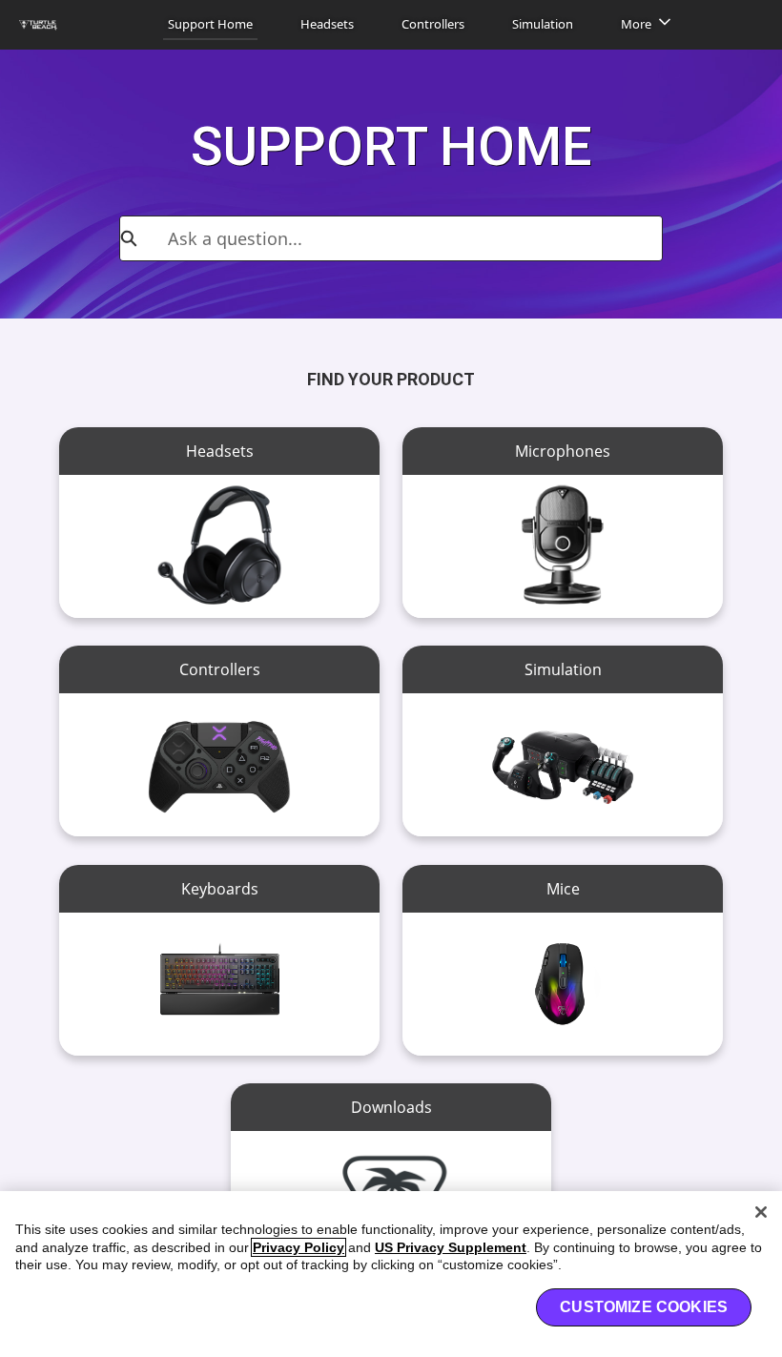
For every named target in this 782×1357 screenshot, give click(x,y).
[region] (391, 1274)
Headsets (327, 23)
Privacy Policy (298, 1247)
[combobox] (415, 238)
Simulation (542, 23)
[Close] (761, 1212)
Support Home (210, 23)
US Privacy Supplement (450, 1247)
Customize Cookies (644, 1307)
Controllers (432, 23)
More (636, 23)
